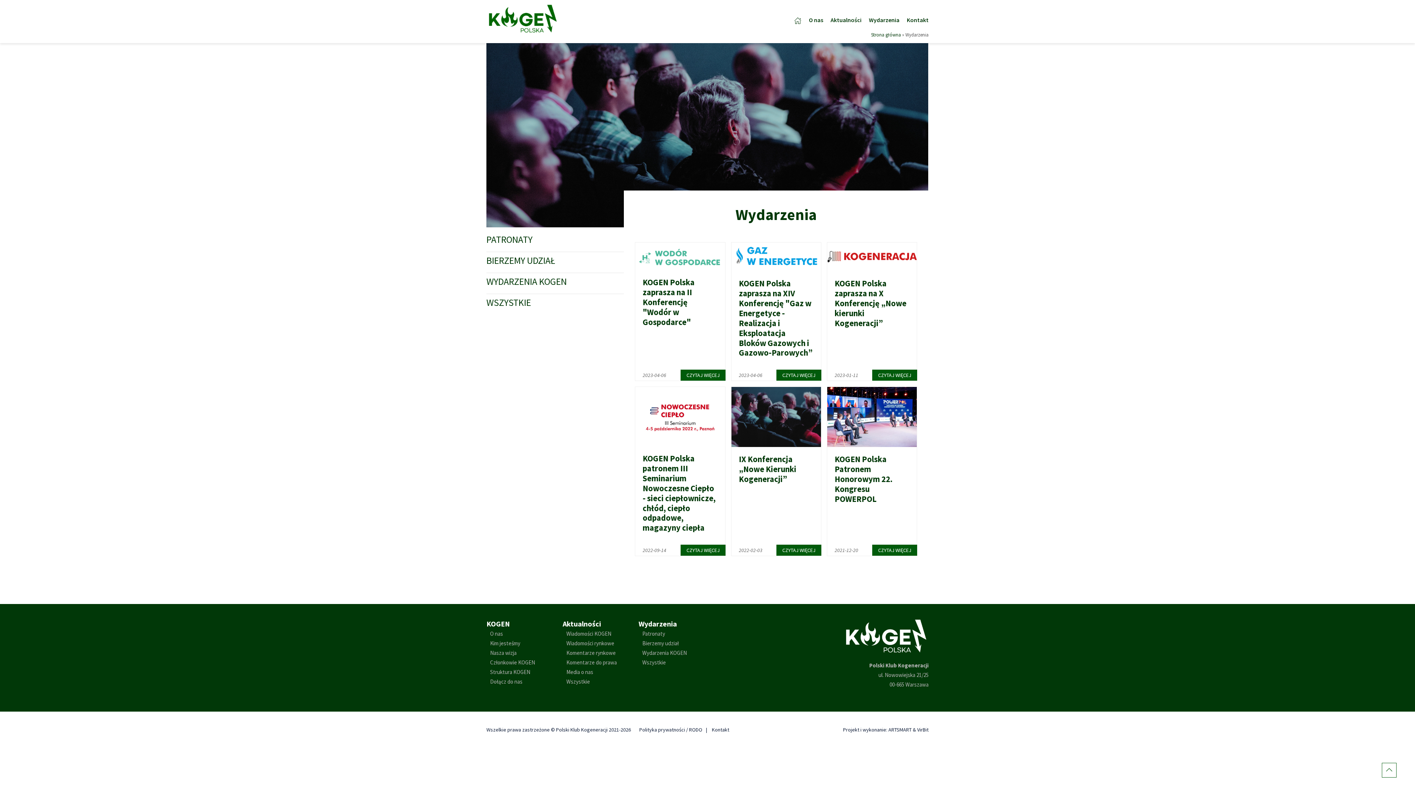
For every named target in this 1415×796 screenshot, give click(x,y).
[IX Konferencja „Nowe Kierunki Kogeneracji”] (776, 416)
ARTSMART (900, 729)
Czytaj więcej (703, 375)
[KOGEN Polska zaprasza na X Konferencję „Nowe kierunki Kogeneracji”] (872, 256)
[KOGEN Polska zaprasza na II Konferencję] (680, 255)
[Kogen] (522, 18)
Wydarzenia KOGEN (526, 281)
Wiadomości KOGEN (588, 633)
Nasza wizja (503, 652)
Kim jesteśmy (505, 643)
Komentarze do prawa (591, 662)
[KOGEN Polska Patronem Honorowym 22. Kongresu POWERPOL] (872, 416)
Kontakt (918, 20)
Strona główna (886, 35)
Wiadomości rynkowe (590, 643)
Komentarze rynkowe (591, 652)
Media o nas (579, 671)
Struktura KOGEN (510, 671)
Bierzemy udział (520, 260)
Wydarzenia (884, 20)
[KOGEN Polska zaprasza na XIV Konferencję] (776, 256)
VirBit (923, 729)
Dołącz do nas (506, 681)
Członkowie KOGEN (512, 662)
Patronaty (509, 239)
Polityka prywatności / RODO (670, 729)
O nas (816, 20)
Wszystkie (508, 302)
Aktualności (846, 20)
